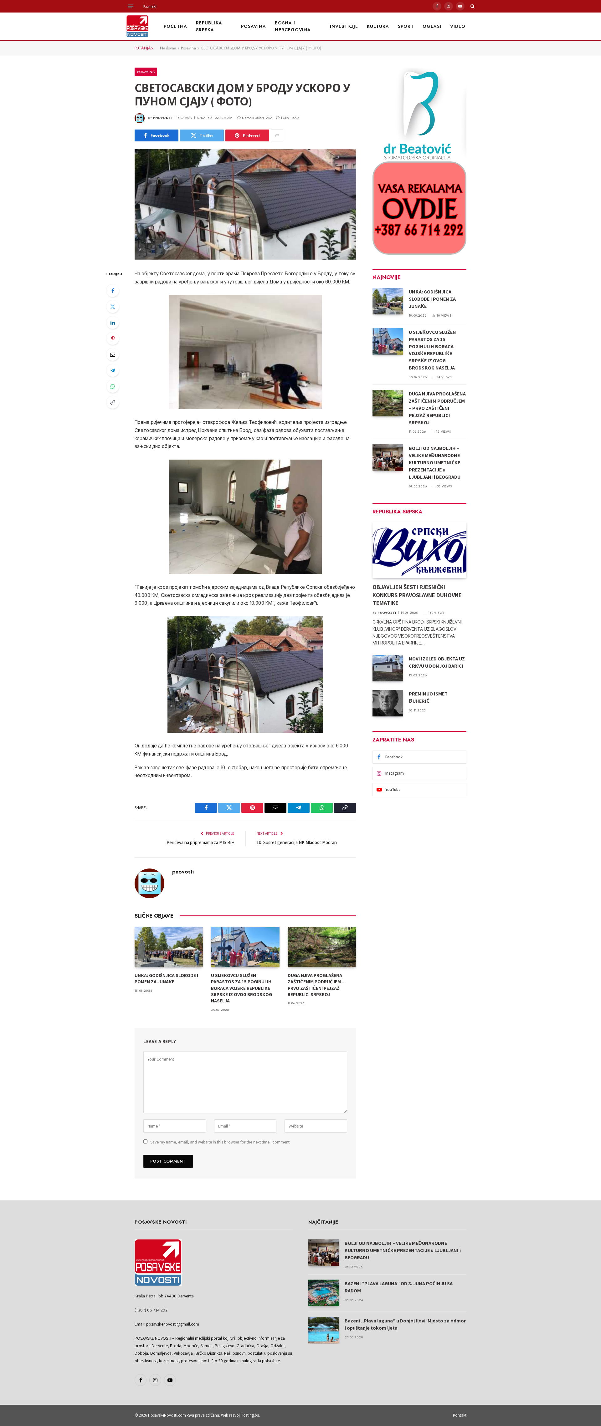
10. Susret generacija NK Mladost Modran (297, 842)
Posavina (253, 26)
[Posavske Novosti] (137, 26)
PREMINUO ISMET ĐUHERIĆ (428, 697)
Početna (175, 26)
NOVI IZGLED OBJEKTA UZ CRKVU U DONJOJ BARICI (437, 662)
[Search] (472, 6)
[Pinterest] (112, 338)
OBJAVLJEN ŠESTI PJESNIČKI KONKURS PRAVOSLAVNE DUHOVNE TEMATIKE (417, 595)
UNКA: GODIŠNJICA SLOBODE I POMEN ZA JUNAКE (166, 978)
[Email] (112, 354)
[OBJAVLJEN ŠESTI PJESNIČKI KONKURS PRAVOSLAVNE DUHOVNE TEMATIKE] (419, 550)
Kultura (378, 26)
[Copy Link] (112, 402)
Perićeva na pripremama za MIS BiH (200, 842)
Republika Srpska (209, 26)
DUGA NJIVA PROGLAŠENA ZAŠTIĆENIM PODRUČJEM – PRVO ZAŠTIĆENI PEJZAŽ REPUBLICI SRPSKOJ (316, 984)
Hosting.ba (250, 1415)
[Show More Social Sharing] (277, 135)
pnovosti (162, 117)
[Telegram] (112, 370)
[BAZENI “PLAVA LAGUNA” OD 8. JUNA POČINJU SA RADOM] (323, 1293)
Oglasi (432, 26)
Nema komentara (257, 117)
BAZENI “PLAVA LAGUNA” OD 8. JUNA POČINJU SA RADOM (399, 1287)
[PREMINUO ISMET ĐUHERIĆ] (387, 703)
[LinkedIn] (112, 322)
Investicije (344, 26)
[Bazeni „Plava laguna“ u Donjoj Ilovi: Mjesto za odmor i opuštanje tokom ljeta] (323, 1330)
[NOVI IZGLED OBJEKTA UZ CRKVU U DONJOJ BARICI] (387, 668)
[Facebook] (112, 290)
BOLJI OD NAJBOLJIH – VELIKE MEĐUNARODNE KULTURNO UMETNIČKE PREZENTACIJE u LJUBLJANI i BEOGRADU (434, 462)
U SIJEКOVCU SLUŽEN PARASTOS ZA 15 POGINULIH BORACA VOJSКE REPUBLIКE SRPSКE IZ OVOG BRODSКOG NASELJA (241, 988)
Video (457, 26)
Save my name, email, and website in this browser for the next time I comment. (220, 1142)
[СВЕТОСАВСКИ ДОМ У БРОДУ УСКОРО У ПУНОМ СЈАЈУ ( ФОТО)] (245, 204)
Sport (406, 26)
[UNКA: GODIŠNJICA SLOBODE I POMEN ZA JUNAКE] (169, 947)
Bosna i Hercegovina (293, 26)
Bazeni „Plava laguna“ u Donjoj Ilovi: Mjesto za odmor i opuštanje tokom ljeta (405, 1324)
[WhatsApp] (112, 386)
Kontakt (150, 6)
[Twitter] (112, 306)
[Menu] (130, 6)
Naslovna (168, 48)
